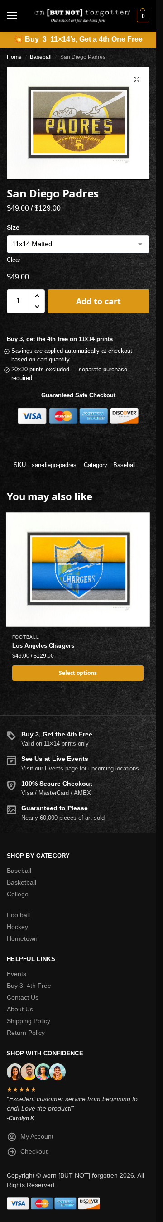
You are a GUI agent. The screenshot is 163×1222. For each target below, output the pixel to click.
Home (14, 57)
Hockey (17, 926)
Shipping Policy (28, 1021)
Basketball (21, 882)
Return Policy (26, 1032)
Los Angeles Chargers (43, 645)
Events (16, 973)
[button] (141, 16)
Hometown (22, 938)
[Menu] (20, 16)
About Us (20, 1009)
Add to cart (98, 301)
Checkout (34, 1151)
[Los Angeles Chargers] (77, 569)
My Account (36, 1136)
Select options (78, 673)
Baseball (41, 57)
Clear (13, 259)
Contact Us (22, 997)
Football (25, 637)
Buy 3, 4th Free (29, 985)
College (18, 894)
